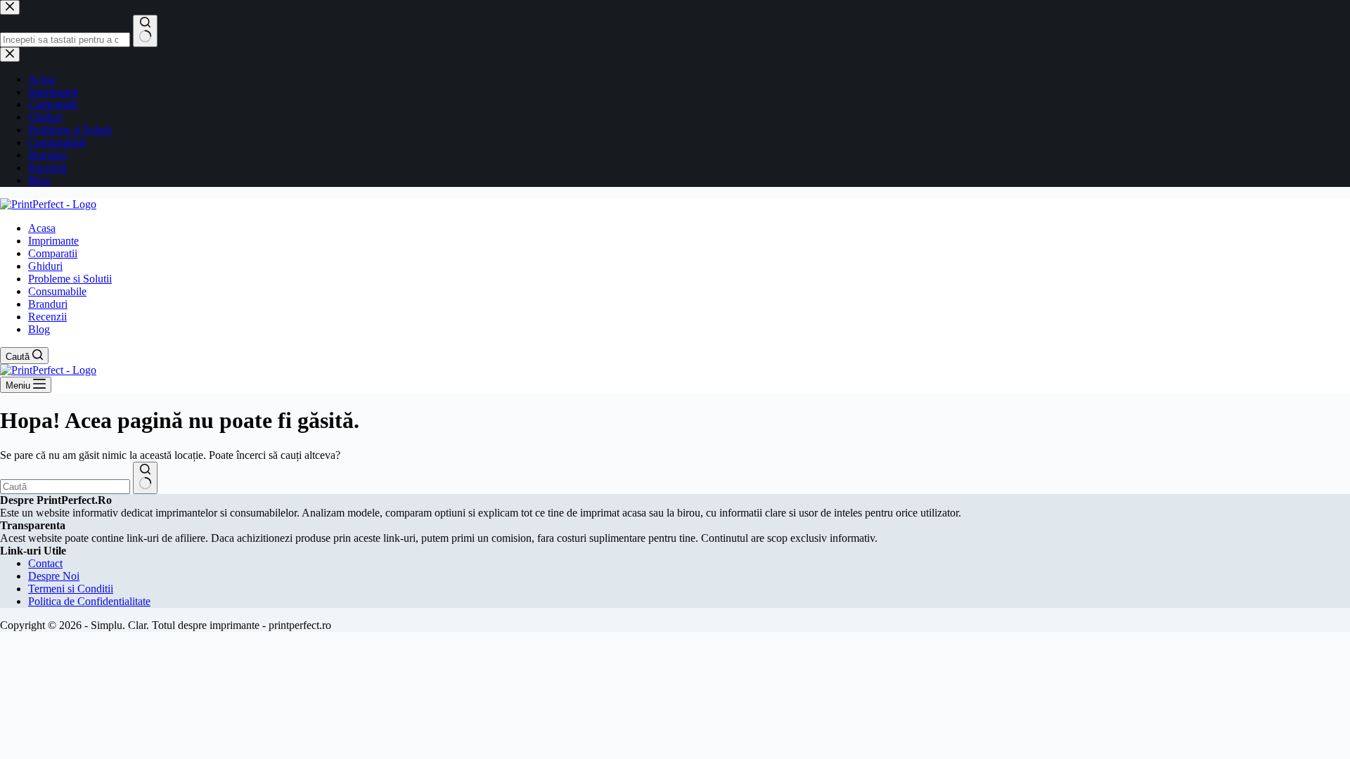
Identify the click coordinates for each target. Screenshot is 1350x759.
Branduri (48, 304)
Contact (45, 563)
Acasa (42, 228)
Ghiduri (45, 266)
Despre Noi (53, 576)
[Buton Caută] (145, 478)
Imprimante (53, 241)
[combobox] (65, 486)
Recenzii (47, 317)
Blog (39, 329)
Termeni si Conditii (70, 589)
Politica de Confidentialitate (89, 601)
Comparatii (52, 253)
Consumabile (57, 291)
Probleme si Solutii (70, 279)
